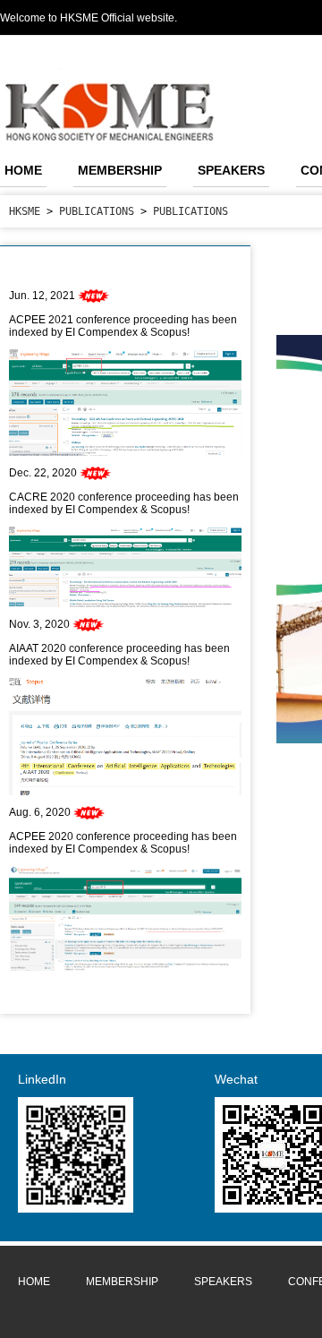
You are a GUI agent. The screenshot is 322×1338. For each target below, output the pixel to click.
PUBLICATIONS (96, 211)
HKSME (24, 211)
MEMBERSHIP (120, 170)
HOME (23, 170)
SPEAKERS (231, 170)
